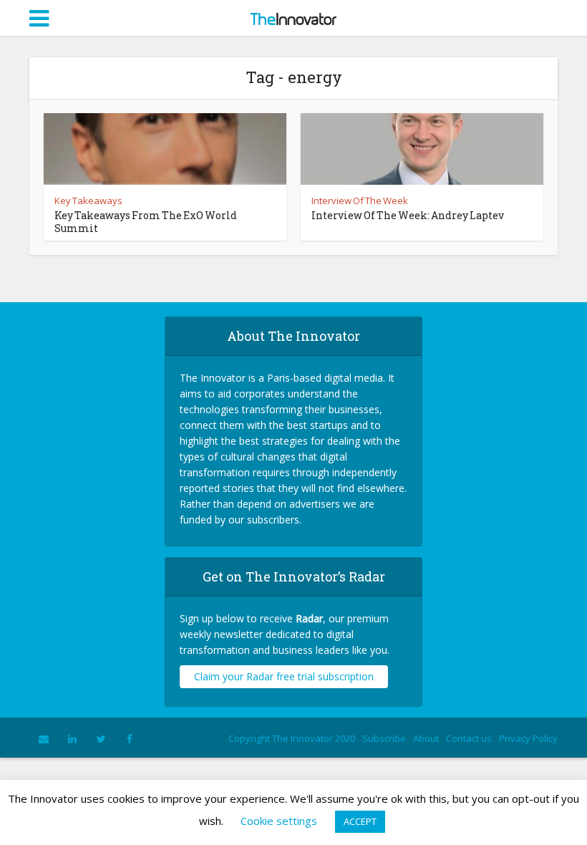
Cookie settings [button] (279, 820)
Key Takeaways (88, 200)
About (426, 738)
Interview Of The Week (359, 200)
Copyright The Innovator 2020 (291, 738)
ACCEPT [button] (360, 821)
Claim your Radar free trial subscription (284, 676)
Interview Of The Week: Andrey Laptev (407, 215)
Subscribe (384, 738)
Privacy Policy (528, 738)
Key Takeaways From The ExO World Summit (145, 221)
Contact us (469, 738)
